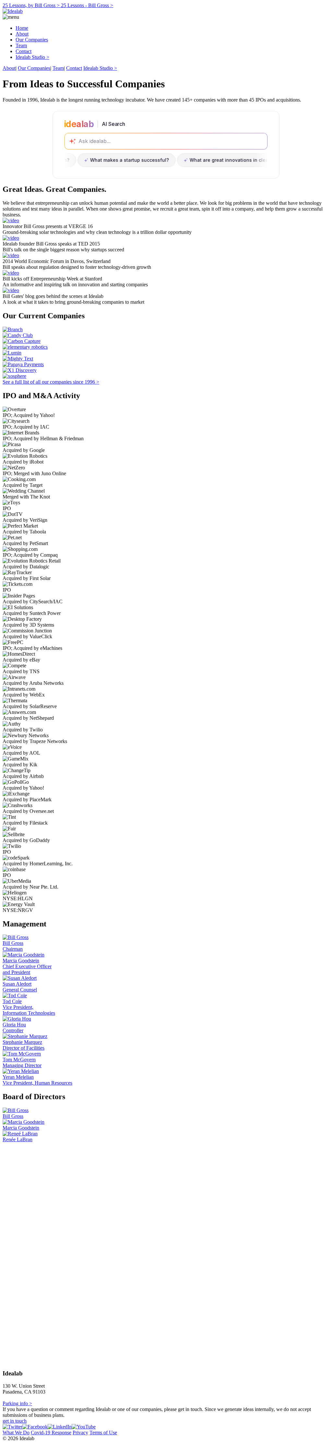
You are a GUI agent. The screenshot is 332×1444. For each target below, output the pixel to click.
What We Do (16, 1432)
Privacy (80, 1432)
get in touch (15, 1421)
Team (21, 45)
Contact (23, 51)
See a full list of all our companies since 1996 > (51, 382)
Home (22, 28)
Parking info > (17, 1403)
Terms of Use (103, 1432)
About (22, 34)
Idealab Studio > (32, 57)
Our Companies (32, 39)
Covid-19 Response (51, 1432)
